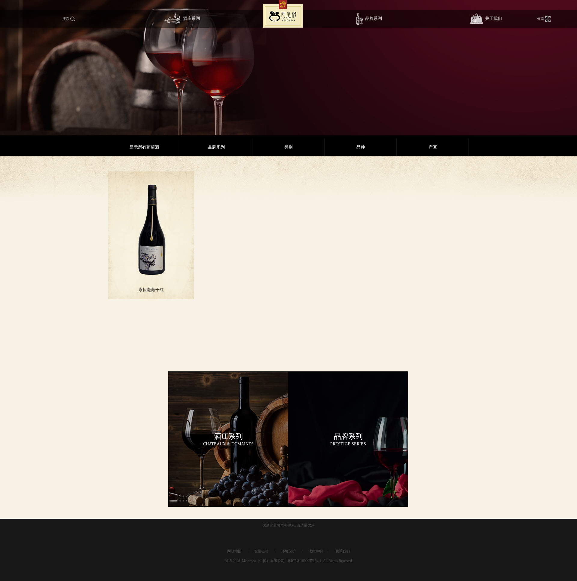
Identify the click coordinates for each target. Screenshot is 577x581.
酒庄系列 (191, 18)
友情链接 (261, 551)
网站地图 (234, 551)
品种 (360, 147)
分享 (541, 19)
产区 (433, 147)
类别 (288, 147)
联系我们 (342, 551)
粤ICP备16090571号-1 (304, 561)
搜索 (66, 19)
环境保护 (288, 551)
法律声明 (315, 551)
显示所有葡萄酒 (144, 147)
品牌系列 (373, 18)
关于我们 (493, 18)
